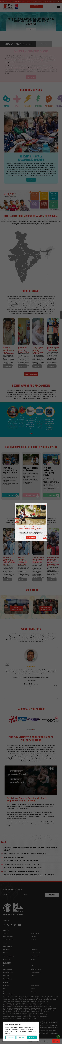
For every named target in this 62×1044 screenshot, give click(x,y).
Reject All (21, 1037)
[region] (21, 1031)
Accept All (31, 1037)
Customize (10, 1037)
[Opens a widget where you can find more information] (56, 1041)
